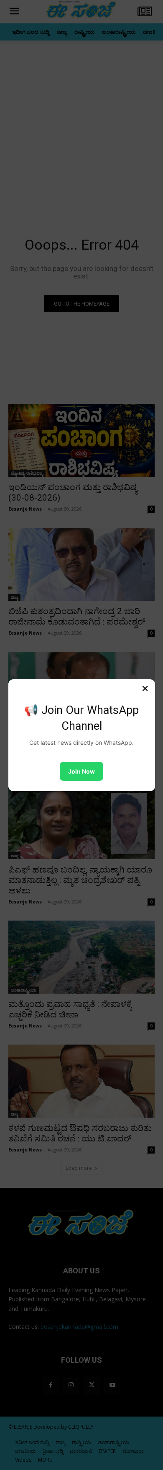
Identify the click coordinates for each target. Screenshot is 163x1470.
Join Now (81, 771)
